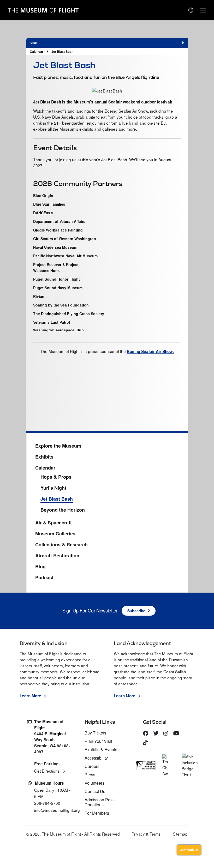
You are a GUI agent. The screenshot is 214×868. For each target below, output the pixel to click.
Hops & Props (56, 477)
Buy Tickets (95, 733)
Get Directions (47, 771)
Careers (92, 766)
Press (90, 775)
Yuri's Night (53, 488)
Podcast (44, 578)
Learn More (30, 696)
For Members (97, 813)
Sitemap (180, 834)
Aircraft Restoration (57, 556)
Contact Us (95, 791)
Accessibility (96, 758)
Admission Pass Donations (100, 802)
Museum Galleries (55, 534)
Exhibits (44, 457)
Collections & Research (61, 545)
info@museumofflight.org (57, 810)
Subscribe (136, 610)
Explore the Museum (58, 446)
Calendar (36, 51)
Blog (40, 567)
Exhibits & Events (101, 750)
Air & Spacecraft (53, 523)
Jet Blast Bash (62, 51)
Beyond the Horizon (62, 510)
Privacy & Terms (146, 834)
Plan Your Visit (98, 741)
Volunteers (94, 783)
